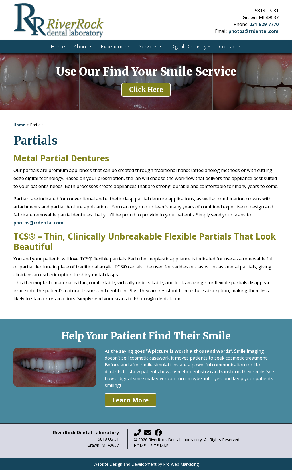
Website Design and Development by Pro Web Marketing (146, 464)
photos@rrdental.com (253, 31)
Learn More (130, 400)
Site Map (159, 445)
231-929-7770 (264, 24)
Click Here (146, 90)
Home (19, 124)
